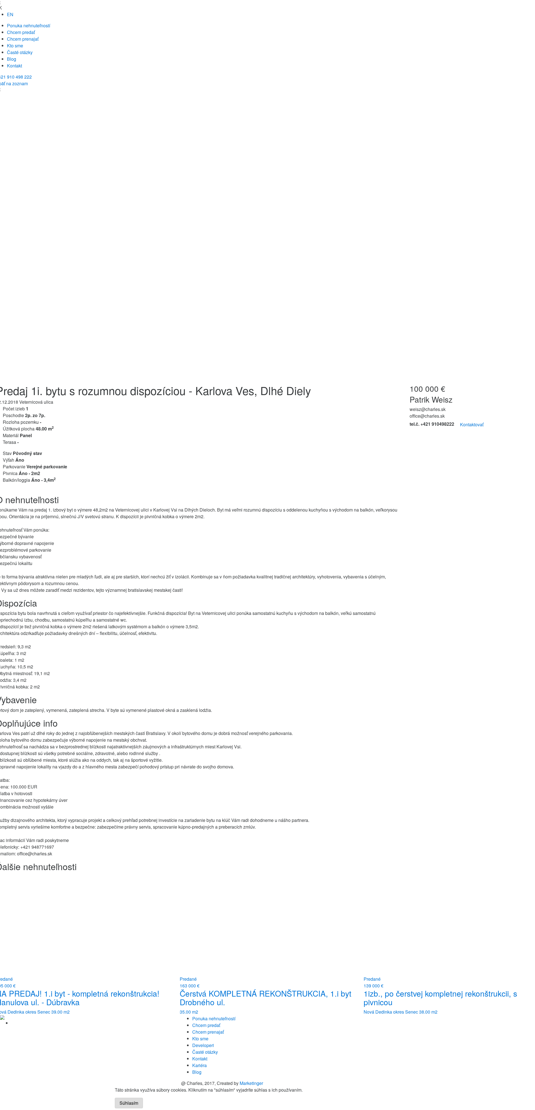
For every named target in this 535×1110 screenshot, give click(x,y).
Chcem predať (21, 32)
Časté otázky (20, 52)
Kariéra (199, 1065)
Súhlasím (129, 1103)
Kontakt (14, 65)
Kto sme (15, 45)
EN (10, 14)
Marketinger (251, 1083)
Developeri (203, 1045)
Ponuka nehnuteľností (28, 25)
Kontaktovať (471, 424)
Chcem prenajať (22, 39)
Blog (11, 59)
